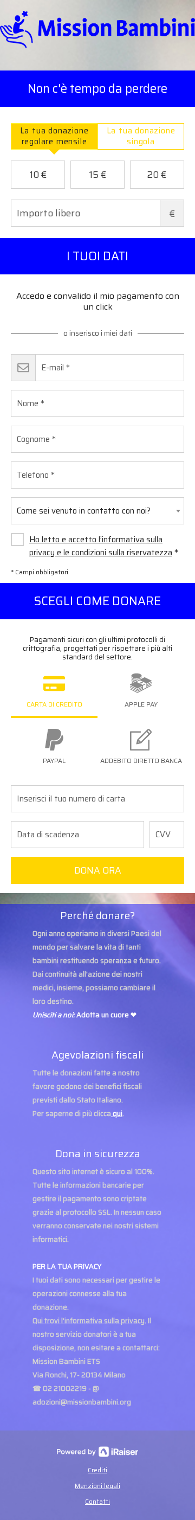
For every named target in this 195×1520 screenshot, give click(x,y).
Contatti (97, 1501)
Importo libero (172, 213)
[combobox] (97, 510)
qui (117, 1113)
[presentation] (54, 136)
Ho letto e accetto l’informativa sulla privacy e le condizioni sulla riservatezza (100, 546)
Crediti (97, 1470)
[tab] (54, 136)
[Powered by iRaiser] (97, 1451)
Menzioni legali (97, 1485)
